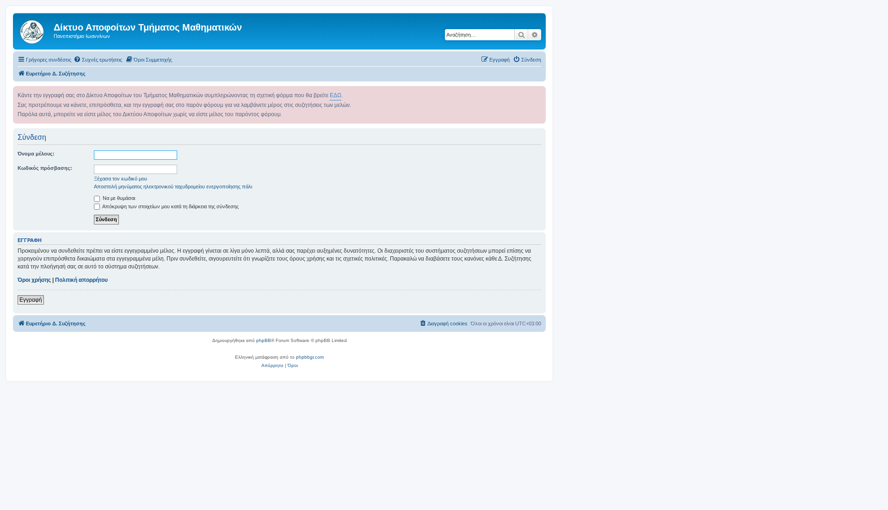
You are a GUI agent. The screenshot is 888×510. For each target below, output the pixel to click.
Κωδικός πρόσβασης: (45, 168)
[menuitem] (98, 59)
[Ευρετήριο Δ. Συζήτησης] (34, 30)
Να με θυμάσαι (118, 198)
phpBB (263, 340)
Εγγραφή (30, 300)
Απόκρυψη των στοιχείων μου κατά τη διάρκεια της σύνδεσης (170, 206)
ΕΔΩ (335, 95)
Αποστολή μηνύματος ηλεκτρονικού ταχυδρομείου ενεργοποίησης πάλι (173, 186)
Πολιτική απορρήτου (81, 280)
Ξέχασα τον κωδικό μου (120, 178)
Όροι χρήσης (34, 280)
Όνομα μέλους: (36, 153)
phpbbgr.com (310, 357)
